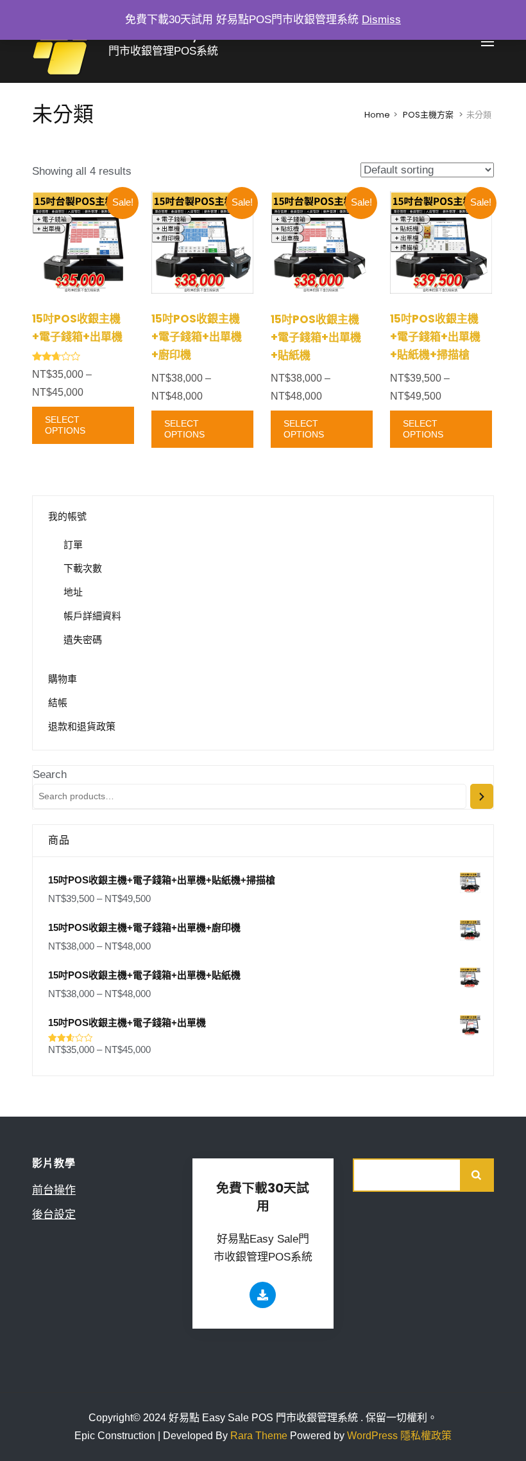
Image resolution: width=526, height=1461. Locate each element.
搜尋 (477, 1175)
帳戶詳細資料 (92, 615)
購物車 (62, 678)
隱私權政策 (426, 1435)
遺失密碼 (83, 639)
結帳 (57, 702)
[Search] (481, 796)
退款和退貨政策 (81, 726)
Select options (65, 425)
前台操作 (54, 1190)
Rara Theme (260, 1435)
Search (50, 774)
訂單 (73, 544)
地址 (73, 592)
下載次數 (83, 568)
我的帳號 (67, 516)
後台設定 (54, 1215)
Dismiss (381, 19)
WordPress (372, 1435)
